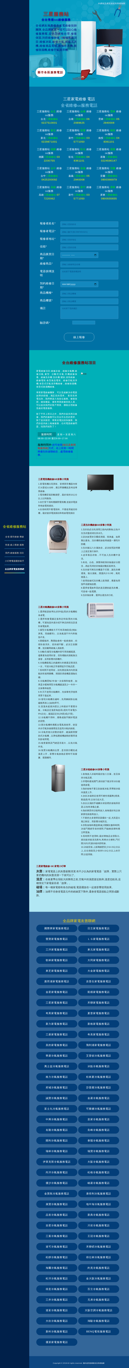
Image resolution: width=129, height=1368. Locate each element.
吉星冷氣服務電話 (57, 1225)
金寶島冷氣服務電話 (56, 1193)
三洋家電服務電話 (57, 949)
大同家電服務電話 (99, 960)
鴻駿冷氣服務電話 (99, 1320)
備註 (43, 308)
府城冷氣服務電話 (57, 1087)
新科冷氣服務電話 (57, 1331)
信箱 (43, 246)
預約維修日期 (47, 285)
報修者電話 (48, 231)
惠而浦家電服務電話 (56, 981)
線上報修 (79, 337)
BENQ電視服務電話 (98, 1331)
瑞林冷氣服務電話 (57, 1151)
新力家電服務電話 (57, 1023)
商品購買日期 (47, 256)
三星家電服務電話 (57, 1002)
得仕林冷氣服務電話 (98, 1257)
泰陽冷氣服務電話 (99, 1140)
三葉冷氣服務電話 (57, 1236)
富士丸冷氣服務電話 (56, 1108)
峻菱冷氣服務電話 (99, 1183)
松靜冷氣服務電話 (57, 1257)
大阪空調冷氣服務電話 (98, 1310)
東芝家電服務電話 (57, 970)
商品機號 (46, 300)
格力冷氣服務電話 (57, 1076)
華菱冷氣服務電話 (57, 1055)
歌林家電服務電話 (57, 960)
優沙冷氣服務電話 (57, 1183)
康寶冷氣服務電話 (57, 1204)
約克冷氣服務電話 (99, 1267)
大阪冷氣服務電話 (99, 1161)
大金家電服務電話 (99, 970)
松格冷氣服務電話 (99, 1172)
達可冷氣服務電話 (57, 1246)
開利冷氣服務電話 (57, 1140)
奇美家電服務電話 (99, 1034)
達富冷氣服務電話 (57, 1310)
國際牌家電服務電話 (56, 928)
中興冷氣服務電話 (57, 1119)
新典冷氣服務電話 (99, 1214)
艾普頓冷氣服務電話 (98, 1055)
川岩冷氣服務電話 (99, 1225)
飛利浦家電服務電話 (98, 1045)
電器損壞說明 (47, 273)
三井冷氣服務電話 (57, 1299)
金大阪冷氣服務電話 (98, 1278)
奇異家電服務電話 (57, 1013)
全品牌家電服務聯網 (14, 569)
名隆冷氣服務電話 (57, 1130)
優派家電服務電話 (57, 1342)
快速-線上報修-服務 (14, 545)
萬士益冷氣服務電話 (56, 1066)
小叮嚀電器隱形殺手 (14, 561)
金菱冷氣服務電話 (99, 1098)
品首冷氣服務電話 (57, 1214)
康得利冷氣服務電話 (98, 1193)
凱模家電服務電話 (99, 992)
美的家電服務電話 (57, 1045)
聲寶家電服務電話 (57, 939)
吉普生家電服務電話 (98, 981)
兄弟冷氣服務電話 (99, 1299)
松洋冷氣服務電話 (57, 1278)
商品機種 (46, 292)
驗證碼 (45, 322)
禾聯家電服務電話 (99, 1002)
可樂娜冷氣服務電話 (98, 1108)
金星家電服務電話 (57, 992)
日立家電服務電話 (99, 928)
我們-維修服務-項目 (14, 553)
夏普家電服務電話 (99, 1013)
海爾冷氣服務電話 (57, 1267)
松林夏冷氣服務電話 (98, 1076)
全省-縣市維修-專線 (14, 537)
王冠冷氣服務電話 (99, 1236)
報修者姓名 (48, 223)
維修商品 (46, 263)
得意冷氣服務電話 (57, 1289)
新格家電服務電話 (99, 1023)
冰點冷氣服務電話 (99, 1066)
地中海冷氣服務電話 (98, 1204)
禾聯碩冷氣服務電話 (98, 1246)
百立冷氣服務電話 (99, 1289)
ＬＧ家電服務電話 (99, 939)
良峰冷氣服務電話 (99, 1130)
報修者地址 (48, 238)
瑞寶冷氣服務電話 (99, 1151)
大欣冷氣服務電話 (57, 1320)
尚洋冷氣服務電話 (57, 1172)
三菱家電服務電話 (57, 1034)
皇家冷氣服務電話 (99, 1119)
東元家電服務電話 (99, 949)
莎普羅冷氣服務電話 (98, 1087)
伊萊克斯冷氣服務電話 (57, 1161)
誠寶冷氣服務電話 (57, 1098)
